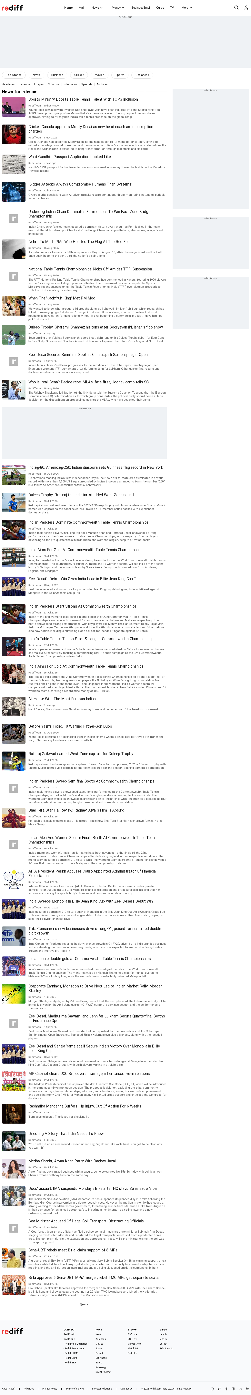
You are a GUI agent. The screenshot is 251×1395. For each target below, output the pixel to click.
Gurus (160, 7)
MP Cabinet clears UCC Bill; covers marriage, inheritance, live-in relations (89, 1073)
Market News (135, 1343)
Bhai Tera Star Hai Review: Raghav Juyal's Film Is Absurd (76, 810)
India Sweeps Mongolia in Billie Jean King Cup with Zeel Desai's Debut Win (90, 901)
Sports (120, 75)
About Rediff (8, 1388)
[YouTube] (240, 1389)
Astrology (100, 1367)
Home (68, 7)
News (95, 7)
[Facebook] (226, 1389)
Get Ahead (101, 1358)
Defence (24, 84)
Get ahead (142, 75)
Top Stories (14, 75)
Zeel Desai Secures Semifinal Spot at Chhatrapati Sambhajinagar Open (88, 354)
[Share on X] (219, 1389)
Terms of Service (75, 1388)
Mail (81, 7)
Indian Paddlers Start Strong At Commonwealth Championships (82, 606)
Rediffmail (69, 1334)
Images (39, 84)
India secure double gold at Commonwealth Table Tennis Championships (89, 958)
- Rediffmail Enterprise (75, 1343)
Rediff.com (155, 1388)
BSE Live (132, 1334)
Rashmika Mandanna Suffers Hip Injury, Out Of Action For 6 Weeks (84, 1106)
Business (57, 75)
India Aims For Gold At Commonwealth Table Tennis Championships (86, 550)
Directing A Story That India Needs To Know (66, 1133)
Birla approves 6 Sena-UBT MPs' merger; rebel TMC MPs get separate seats (93, 1277)
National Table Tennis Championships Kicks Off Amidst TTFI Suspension (90, 269)
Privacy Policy (49, 1388)
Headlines (8, 84)
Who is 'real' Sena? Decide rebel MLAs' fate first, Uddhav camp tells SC (88, 382)
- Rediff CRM (70, 1358)
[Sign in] (246, 8)
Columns (54, 84)
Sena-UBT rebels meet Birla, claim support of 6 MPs (72, 1250)
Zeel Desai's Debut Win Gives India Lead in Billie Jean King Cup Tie (83, 579)
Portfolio (132, 1353)
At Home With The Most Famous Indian (62, 699)
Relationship (166, 1348)
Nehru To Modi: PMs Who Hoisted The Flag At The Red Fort (79, 241)
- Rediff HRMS (71, 1353)
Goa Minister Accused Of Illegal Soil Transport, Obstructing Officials (86, 1221)
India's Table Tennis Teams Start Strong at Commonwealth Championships (92, 639)
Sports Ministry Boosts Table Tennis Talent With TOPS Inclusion (83, 99)
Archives (102, 84)
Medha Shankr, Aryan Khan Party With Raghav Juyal (72, 1161)
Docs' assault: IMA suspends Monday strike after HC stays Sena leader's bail (93, 1188)
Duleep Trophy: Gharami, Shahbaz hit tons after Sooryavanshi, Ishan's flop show (95, 327)
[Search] (236, 8)
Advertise (29, 1388)
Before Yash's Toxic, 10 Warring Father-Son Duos (70, 726)
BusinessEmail (141, 7)
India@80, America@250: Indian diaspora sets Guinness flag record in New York (95, 467)
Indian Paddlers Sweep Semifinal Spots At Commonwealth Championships (91, 781)
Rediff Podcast (103, 1372)
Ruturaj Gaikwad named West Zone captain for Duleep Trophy (80, 754)
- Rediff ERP (70, 1362)
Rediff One (69, 1339)
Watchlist (133, 1348)
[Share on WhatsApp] (212, 1389)
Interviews (70, 84)
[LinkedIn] (247, 1389)
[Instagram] (233, 1389)
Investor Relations (102, 1388)
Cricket (79, 75)
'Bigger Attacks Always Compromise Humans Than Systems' (80, 184)
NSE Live (132, 1339)
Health (163, 1334)
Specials (86, 84)
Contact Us (126, 1388)
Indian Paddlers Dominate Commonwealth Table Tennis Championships (88, 522)
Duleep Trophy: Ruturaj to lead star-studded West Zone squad (81, 495)
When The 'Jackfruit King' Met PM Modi (62, 298)
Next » (84, 1304)
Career (163, 1343)
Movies (99, 75)
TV (172, 7)
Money (116, 7)
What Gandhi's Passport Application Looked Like (69, 157)
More (185, 7)
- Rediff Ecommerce (74, 1348)
